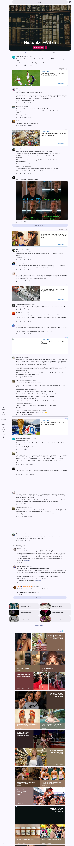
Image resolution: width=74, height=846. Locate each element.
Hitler (17, 88)
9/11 (17, 176)
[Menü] (3, 2)
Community (39, 597)
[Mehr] (46, 47)
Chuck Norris (19, 312)
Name (17, 106)
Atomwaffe (18, 149)
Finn (17, 380)
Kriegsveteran (19, 452)
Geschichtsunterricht (21, 438)
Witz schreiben (39, 47)
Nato (17, 263)
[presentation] (13, 107)
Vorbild (17, 273)
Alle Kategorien (39, 625)
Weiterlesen (27, 560)
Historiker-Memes (39, 225)
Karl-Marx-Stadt (20, 304)
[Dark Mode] (3, 843)
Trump (17, 533)
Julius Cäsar (19, 56)
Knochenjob (19, 120)
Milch (17, 357)
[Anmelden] (70, 2)
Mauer (17, 491)
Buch (17, 249)
